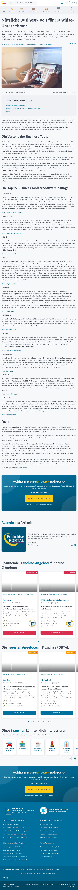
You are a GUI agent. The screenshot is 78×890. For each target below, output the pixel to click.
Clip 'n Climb (46, 680)
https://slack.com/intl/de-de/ (11, 254)
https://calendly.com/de (9, 415)
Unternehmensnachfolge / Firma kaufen (15, 857)
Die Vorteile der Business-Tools (17, 105)
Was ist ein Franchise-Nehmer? (12, 853)
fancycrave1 (23, 468)
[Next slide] (74, 758)
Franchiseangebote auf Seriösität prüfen (15, 834)
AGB (51, 885)
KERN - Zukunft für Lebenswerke (55, 600)
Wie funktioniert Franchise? (11, 824)
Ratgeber (4, 44)
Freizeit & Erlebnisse (59, 674)
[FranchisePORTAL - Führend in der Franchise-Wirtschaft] (4, 2)
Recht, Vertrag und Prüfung (48, 837)
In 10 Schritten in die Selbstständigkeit (15, 831)
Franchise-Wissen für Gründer (49, 827)
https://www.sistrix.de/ (9, 394)
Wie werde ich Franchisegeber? (49, 847)
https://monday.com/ (8, 371)
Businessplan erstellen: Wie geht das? (15, 860)
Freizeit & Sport (45, 674)
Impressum (35, 885)
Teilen (74, 44)
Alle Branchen (24, 3)
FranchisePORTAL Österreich (51, 869)
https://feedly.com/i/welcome (11, 350)
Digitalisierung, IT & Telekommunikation (39, 44)
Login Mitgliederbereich (47, 857)
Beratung (43, 594)
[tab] (38, 641)
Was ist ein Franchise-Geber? (12, 850)
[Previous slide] (70, 758)
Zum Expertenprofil (34, 545)
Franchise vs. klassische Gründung (13, 827)
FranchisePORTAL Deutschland (31, 869)
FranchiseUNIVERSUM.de (47, 873)
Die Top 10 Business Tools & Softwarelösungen (23, 108)
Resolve (6, 680)
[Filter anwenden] (34, 3)
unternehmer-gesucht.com (29, 873)
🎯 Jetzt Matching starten (39, 498)
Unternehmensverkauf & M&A (58, 594)
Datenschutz (45, 885)
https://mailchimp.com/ (9, 330)
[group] (9, 747)
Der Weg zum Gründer (47, 824)
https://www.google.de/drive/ (12, 233)
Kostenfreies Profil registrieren (49, 853)
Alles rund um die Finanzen (48, 834)
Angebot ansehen (18, 633)
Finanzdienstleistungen (18, 674)
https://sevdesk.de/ (8, 311)
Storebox (7, 600)
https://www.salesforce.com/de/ (12, 213)
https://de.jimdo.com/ (9, 284)
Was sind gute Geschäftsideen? (12, 847)
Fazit (8, 112)
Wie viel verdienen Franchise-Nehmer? (15, 837)
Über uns (28, 885)
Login (73, 3)
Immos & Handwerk (9, 594)
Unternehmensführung (17, 44)
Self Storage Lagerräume (25, 594)
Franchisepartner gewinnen (48, 850)
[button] (66, 2)
